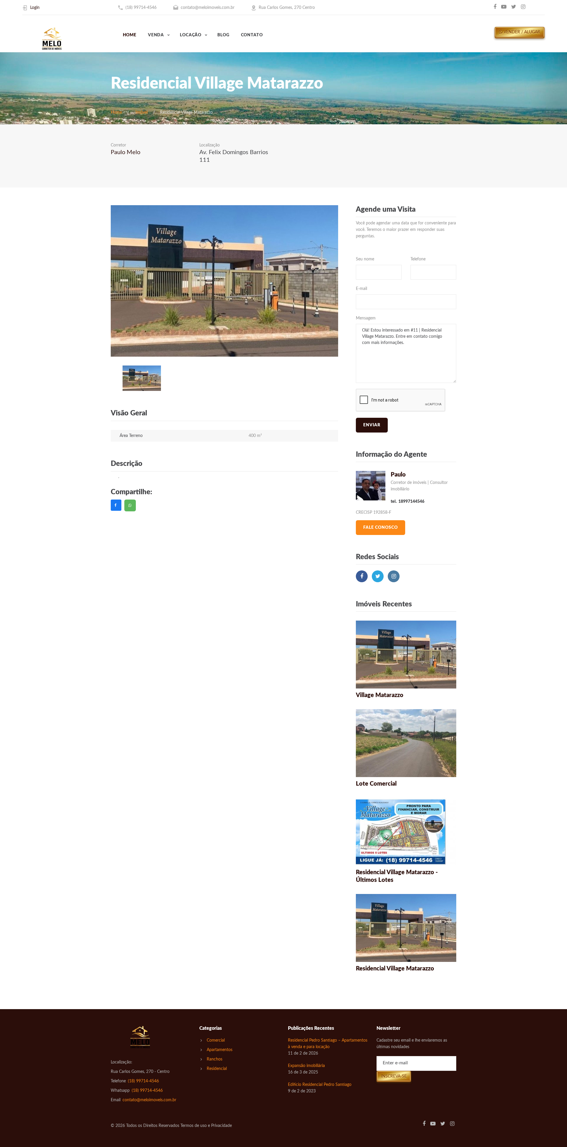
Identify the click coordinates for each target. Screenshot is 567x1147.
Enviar (371, 425)
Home (129, 35)
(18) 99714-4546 (141, 8)
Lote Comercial (376, 784)
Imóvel (142, 112)
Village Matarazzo (379, 695)
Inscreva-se (394, 1076)
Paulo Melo (125, 152)
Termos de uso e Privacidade (206, 1126)
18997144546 (411, 502)
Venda (156, 35)
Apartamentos (219, 1050)
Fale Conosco (380, 528)
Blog (223, 35)
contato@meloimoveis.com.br (207, 8)
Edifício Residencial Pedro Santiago (319, 1085)
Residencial (217, 1069)
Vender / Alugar (521, 32)
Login (35, 8)
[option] (224, 281)
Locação (190, 35)
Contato (252, 35)
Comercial (216, 1040)
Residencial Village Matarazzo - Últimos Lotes (397, 876)
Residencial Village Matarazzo (395, 969)
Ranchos (214, 1059)
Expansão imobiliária (306, 1066)
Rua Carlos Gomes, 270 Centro (287, 8)
